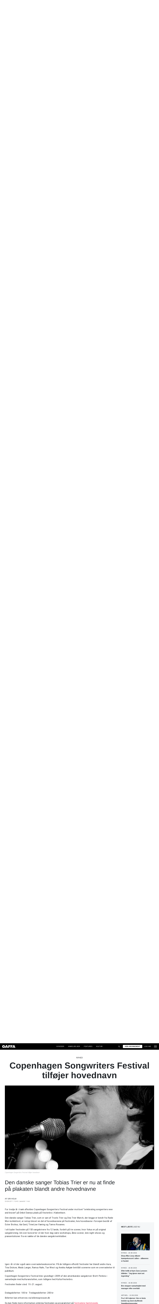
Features (88, 1046)
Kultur (99, 1046)
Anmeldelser (74, 1046)
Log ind (147, 1046)
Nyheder (60, 1046)
